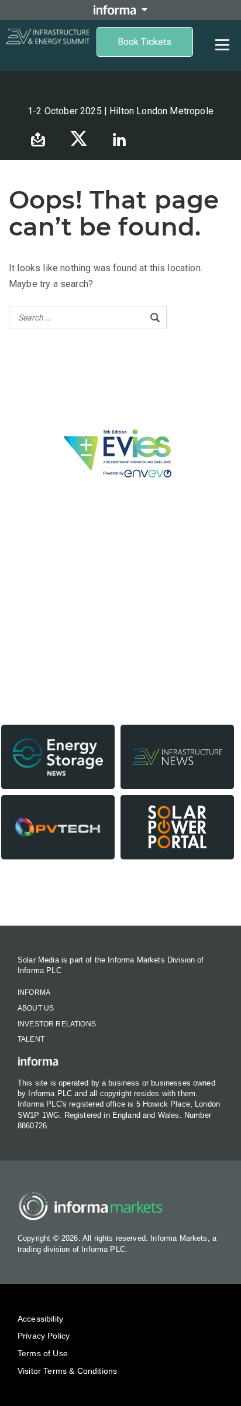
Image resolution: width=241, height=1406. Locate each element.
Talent (31, 1039)
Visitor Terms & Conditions (67, 1371)
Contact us (121, 893)
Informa (34, 992)
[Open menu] (222, 44)
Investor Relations (57, 1024)
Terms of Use (43, 1353)
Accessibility (40, 1318)
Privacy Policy (44, 1335)
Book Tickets (144, 41)
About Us (36, 1008)
